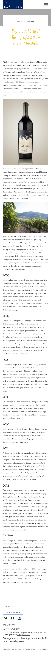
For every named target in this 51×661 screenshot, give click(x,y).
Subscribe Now (12, 612)
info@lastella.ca (23, 635)
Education (30, 21)
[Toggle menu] (45, 4)
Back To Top (9, 625)
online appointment (29, 638)
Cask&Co (45, 649)
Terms (27, 649)
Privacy (32, 649)
